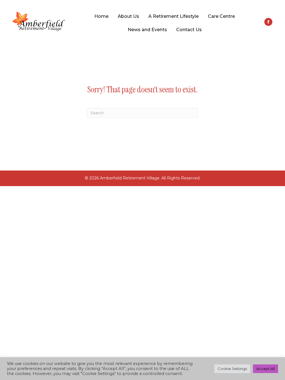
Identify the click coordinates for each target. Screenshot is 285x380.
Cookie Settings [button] (232, 368)
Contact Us (189, 29)
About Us (128, 16)
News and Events (147, 29)
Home (101, 16)
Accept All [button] (265, 368)
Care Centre (221, 16)
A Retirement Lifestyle (173, 16)
